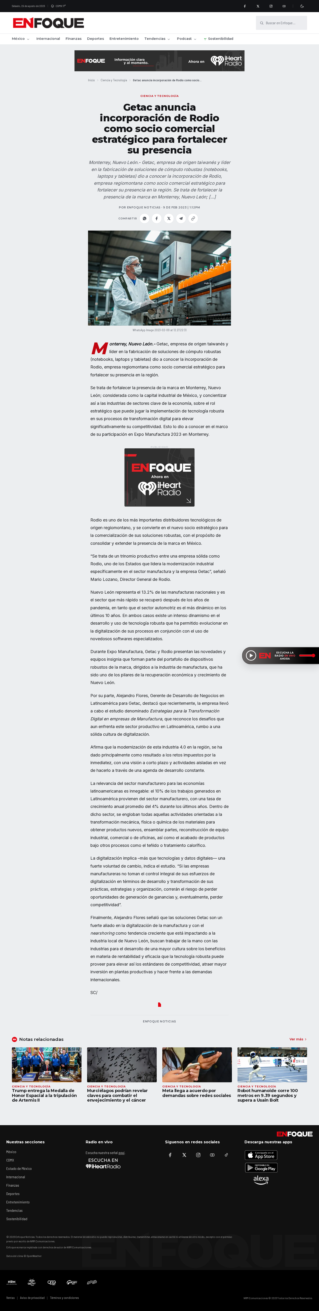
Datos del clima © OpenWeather (24, 1255)
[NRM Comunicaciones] (11, 1282)
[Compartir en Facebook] (157, 218)
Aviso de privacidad (32, 1298)
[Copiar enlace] (193, 218)
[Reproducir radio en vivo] (251, 655)
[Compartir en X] (169, 218)
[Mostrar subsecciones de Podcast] (195, 39)
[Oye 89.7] (51, 1282)
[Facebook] (245, 6)
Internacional (48, 39)
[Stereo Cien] (72, 1282)
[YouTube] (284, 6)
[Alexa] (261, 1180)
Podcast (184, 39)
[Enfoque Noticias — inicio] (48, 23)
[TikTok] (226, 1155)
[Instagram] (271, 6)
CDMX (10, 1160)
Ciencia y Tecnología (114, 80)
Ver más (296, 1039)
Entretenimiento (124, 39)
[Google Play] (261, 1167)
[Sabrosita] (92, 1282)
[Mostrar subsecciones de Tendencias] (168, 39)
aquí (121, 1152)
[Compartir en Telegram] (181, 218)
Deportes (95, 39)
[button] (159, 278)
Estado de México (19, 1168)
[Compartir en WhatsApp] (144, 218)
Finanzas (74, 39)
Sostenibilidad (220, 39)
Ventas (10, 1298)
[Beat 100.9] (31, 1282)
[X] (258, 6)
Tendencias (154, 39)
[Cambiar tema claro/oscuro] (302, 6)
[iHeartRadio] (103, 1163)
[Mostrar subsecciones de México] (28, 39)
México (18, 39)
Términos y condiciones (64, 1298)
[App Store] (261, 1155)
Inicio (91, 80)
